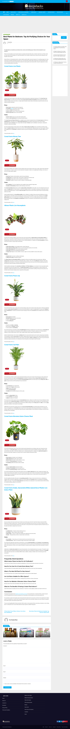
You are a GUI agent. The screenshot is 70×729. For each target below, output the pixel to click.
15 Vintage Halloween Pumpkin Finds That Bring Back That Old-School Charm (60, 47)
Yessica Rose (10, 42)
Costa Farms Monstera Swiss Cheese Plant (18, 416)
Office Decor (6, 14)
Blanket (26, 704)
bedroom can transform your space (21, 593)
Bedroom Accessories (7, 34)
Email (4, 671)
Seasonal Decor (42, 12)
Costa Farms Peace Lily (12, 276)
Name (4, 665)
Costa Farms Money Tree (12, 136)
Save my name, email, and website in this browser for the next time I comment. (18, 683)
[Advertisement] (35, 23)
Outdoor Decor (51, 12)
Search (54, 34)
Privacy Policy (4, 707)
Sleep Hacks (13, 12)
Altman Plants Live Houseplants (14, 205)
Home (8, 12)
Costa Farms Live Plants (12, 66)
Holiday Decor (60, 12)
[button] (66, 13)
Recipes (12, 14)
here (13, 133)
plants (12, 108)
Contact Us (24, 14)
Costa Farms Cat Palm (11, 345)
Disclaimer (4, 705)
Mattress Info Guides (28, 695)
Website (4, 677)
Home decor (33, 12)
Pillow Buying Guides (28, 702)
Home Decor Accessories (23, 12)
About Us (18, 14)
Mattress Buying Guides (29, 697)
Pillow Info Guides (28, 700)
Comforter (26, 711)
